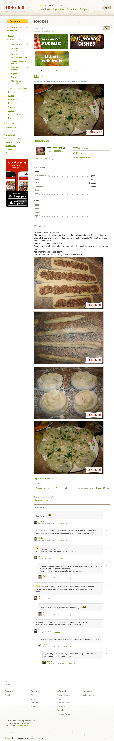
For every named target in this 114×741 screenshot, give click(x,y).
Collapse (39, 500)
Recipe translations (41, 140)
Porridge (11, 118)
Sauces (11, 111)
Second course (14, 39)
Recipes (45, 9)
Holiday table (11, 134)
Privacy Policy (63, 714)
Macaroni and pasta (19, 58)
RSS (35, 500)
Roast (13, 77)
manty (39, 483)
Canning (11, 107)
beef (37, 208)
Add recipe (16, 21)
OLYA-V (41, 521)
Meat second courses (20, 44)
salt (36, 194)
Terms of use (63, 702)
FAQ (59, 699)
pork (37, 205)
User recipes (42, 158)
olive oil (38, 183)
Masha (40, 538)
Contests (9, 149)
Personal (35, 702)
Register (8, 685)
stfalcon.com (30, 721)
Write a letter (64, 148)
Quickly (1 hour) (82, 148)
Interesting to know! (13, 138)
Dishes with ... (11, 123)
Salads (11, 96)
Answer (62, 523)
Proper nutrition (14, 114)
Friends (60, 710)
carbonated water (42, 175)
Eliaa (99, 488)
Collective (35, 699)
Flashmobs (10, 153)
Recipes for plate (83, 158)
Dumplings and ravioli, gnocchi (68, 71)
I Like (40, 488)
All (32, 695)
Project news (11, 146)
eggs (37, 179)
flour (37, 190)
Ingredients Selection (65, 9)
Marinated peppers (47, 31)
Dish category (11, 31)
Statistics (61, 706)
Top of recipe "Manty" (43, 478)
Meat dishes (73, 81)
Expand (46, 500)
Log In (106, 8)
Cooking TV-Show (13, 142)
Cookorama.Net (23, 726)
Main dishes (13, 99)
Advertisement (89, 695)
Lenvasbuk (42, 630)
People (84, 9)
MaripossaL (47, 644)
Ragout (14, 73)
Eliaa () (54, 148)
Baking (11, 36)
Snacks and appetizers (17, 88)
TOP (33, 706)
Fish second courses (19, 54)
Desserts (12, 92)
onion (37, 212)
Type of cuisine (12, 131)
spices (38, 215)
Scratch (49, 661)
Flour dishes (82, 81)
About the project (64, 695)
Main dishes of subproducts (17, 82)
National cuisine (12, 127)
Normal (79, 153)
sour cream (39, 186)
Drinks (10, 103)
